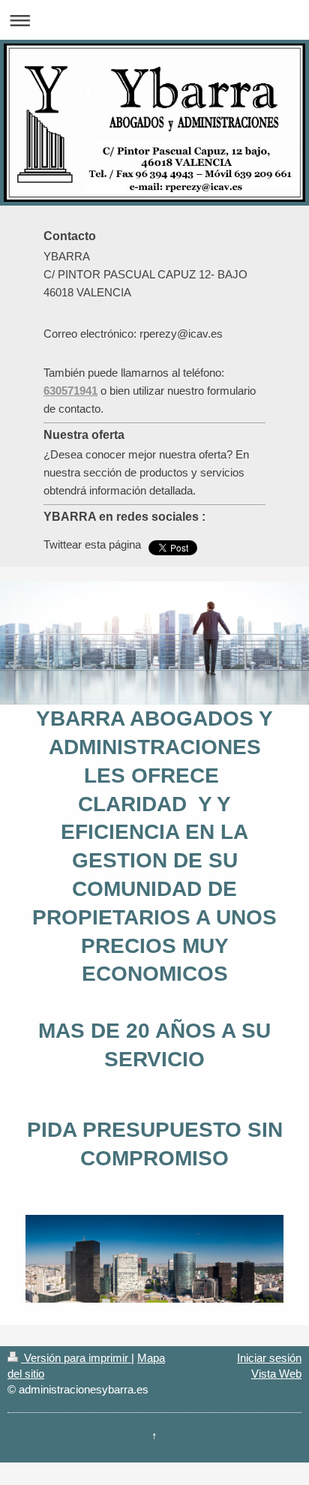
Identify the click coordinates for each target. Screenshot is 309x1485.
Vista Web (276, 1373)
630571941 (71, 390)
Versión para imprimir (76, 1357)
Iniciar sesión (269, 1357)
